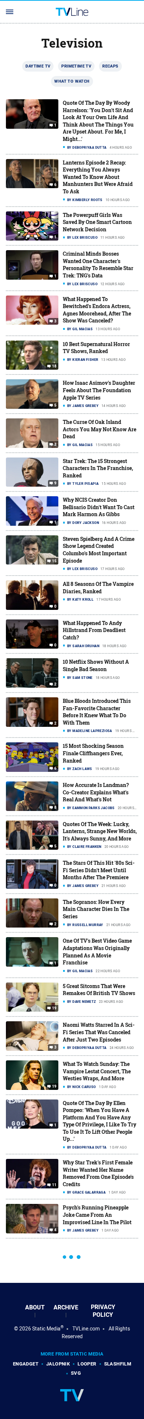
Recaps (110, 66)
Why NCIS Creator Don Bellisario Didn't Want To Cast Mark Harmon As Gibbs (98, 507)
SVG (76, 1373)
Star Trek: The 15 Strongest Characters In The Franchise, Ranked (98, 468)
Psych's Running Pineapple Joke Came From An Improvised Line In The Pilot (97, 1214)
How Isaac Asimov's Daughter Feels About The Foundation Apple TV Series (99, 390)
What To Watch (71, 81)
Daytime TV (37, 66)
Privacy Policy (103, 1311)
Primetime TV (76, 66)
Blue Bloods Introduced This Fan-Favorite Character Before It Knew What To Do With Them (97, 711)
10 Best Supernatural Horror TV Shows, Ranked (96, 348)
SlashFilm (117, 1363)
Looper (87, 1363)
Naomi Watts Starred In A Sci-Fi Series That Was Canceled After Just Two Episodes (99, 1032)
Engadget (25, 1363)
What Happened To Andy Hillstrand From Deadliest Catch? (94, 630)
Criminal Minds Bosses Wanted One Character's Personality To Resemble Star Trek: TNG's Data (98, 264)
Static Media (46, 1328)
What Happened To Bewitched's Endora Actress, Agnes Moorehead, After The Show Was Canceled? (97, 310)
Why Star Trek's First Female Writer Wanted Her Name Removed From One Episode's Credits (98, 1173)
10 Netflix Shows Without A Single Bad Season (96, 665)
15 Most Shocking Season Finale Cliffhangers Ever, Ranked (93, 753)
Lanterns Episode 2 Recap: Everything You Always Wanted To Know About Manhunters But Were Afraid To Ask (98, 177)
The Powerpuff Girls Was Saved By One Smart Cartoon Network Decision (97, 222)
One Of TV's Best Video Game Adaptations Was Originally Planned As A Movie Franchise (97, 951)
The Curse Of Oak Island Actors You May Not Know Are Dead (99, 429)
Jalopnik (58, 1363)
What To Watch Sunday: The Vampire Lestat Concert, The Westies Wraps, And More (97, 1071)
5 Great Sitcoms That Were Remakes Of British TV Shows (99, 990)
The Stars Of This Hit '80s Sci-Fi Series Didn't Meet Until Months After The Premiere (99, 870)
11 (54, 1185)
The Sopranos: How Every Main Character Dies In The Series (96, 909)
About (35, 1307)
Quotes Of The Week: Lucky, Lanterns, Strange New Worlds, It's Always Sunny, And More (100, 831)
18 (54, 366)
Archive (66, 1307)
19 (54, 1008)
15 (54, 561)
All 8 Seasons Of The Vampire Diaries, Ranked (98, 587)
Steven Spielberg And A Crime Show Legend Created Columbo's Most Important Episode (98, 549)
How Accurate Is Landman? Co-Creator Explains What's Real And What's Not (96, 792)
